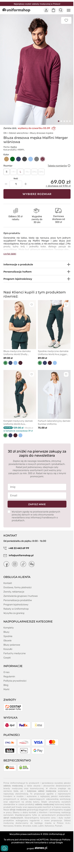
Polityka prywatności (14, 680)
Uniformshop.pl (57, 834)
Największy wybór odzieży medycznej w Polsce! (37, 4)
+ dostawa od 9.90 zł (58, 185)
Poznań (58, 826)
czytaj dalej (9, 253)
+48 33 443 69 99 (18, 548)
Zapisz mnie (37, 504)
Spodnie (7, 636)
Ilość (16, 178)
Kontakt (7, 583)
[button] (58, 121)
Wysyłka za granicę (13, 613)
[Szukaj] (61, 10)
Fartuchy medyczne (14, 653)
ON (5, 133)
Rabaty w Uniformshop (16, 608)
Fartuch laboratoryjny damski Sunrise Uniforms (54, 422)
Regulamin (9, 676)
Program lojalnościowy (15, 604)
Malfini (13, 147)
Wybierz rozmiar (37, 194)
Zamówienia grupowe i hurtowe (20, 596)
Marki (6, 689)
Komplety (8, 627)
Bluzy (6, 632)
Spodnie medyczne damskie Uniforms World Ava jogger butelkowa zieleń (53, 353)
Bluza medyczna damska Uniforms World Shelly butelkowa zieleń (17, 353)
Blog (5, 685)
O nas (6, 672)
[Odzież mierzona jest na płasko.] (69, 165)
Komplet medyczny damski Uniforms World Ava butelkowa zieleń (18, 422)
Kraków (18, 826)
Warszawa (8, 826)
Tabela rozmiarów (57, 165)
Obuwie (7, 640)
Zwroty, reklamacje (13, 591)
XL (27, 171)
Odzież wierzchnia (18, 133)
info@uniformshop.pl (21, 555)
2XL (34, 171)
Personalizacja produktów (17, 600)
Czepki (7, 657)
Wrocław (27, 826)
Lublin (41, 826)
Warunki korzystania (36, 842)
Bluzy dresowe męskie (41, 133)
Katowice (49, 826)
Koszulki (7, 649)
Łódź (34, 826)
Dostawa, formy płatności (17, 587)
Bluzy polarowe (11, 644)
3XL (41, 171)
